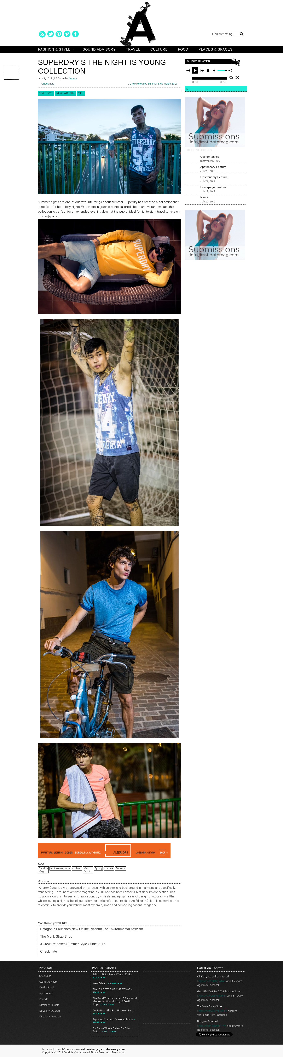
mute (215, 70)
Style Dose (46, 93)
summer (109, 868)
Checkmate (47, 83)
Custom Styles (209, 156)
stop (208, 70)
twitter (50, 34)
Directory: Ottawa (49, 1010)
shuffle (237, 77)
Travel (133, 49)
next (202, 70)
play (195, 70)
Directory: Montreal (50, 1016)
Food (183, 49)
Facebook (214, 985)
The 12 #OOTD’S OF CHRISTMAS (111, 989)
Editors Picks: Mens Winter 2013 (111, 974)
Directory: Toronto (49, 1004)
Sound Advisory (99, 49)
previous (188, 70)
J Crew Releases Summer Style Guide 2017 (152, 83)
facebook (75, 34)
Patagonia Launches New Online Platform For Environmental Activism (91, 929)
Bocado (43, 999)
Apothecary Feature (213, 166)
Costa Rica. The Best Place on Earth (113, 1010)
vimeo (67, 34)
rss (42, 34)
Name (204, 197)
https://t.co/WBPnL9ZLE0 (212, 1010)
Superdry (121, 868)
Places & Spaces (215, 49)
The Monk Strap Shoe (56, 936)
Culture (159, 49)
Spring (98, 868)
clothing (77, 868)
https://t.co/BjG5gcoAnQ (211, 981)
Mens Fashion (88, 870)
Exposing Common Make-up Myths (113, 1019)
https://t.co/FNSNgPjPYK (211, 1025)
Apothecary (46, 993)
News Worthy (65, 93)
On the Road (46, 987)
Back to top (118, 1052)
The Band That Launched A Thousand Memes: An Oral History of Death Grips (115, 1001)
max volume (230, 70)
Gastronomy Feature (214, 177)
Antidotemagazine (60, 868)
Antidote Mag (43, 870)
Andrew (73, 78)
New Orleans (100, 983)
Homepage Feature (213, 187)
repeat (231, 77)
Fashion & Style (54, 49)
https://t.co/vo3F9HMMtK (212, 996)
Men (80, 93)
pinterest (58, 34)
